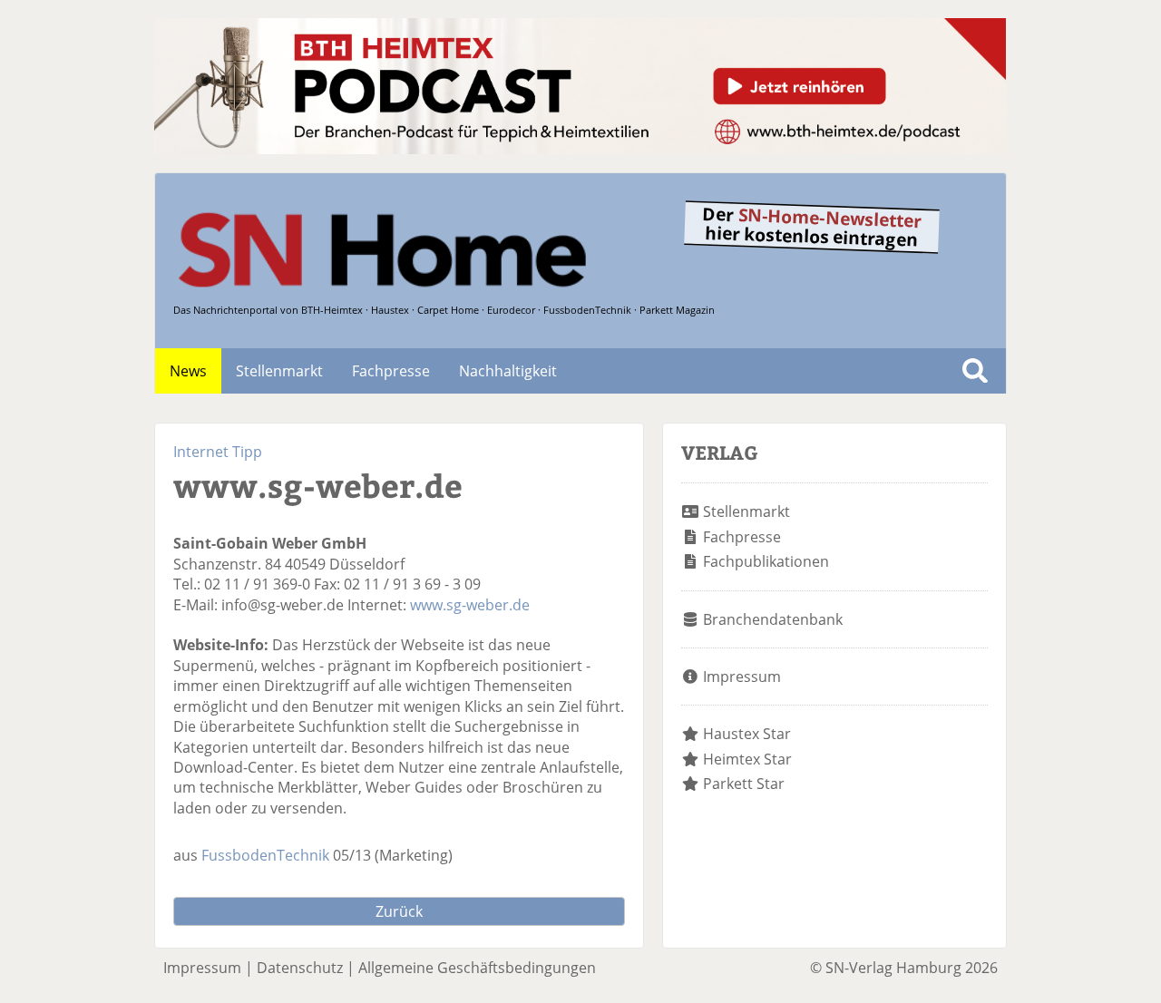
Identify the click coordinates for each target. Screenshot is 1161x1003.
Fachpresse (391, 371)
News (188, 371)
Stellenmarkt (279, 371)
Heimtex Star (747, 759)
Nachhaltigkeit (508, 371)
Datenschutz (300, 968)
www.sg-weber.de (470, 605)
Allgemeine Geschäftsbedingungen (477, 968)
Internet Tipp (217, 452)
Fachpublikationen (766, 561)
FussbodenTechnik (265, 855)
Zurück (399, 911)
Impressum (742, 677)
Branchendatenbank (773, 619)
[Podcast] (580, 149)
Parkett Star (744, 784)
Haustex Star (747, 734)
